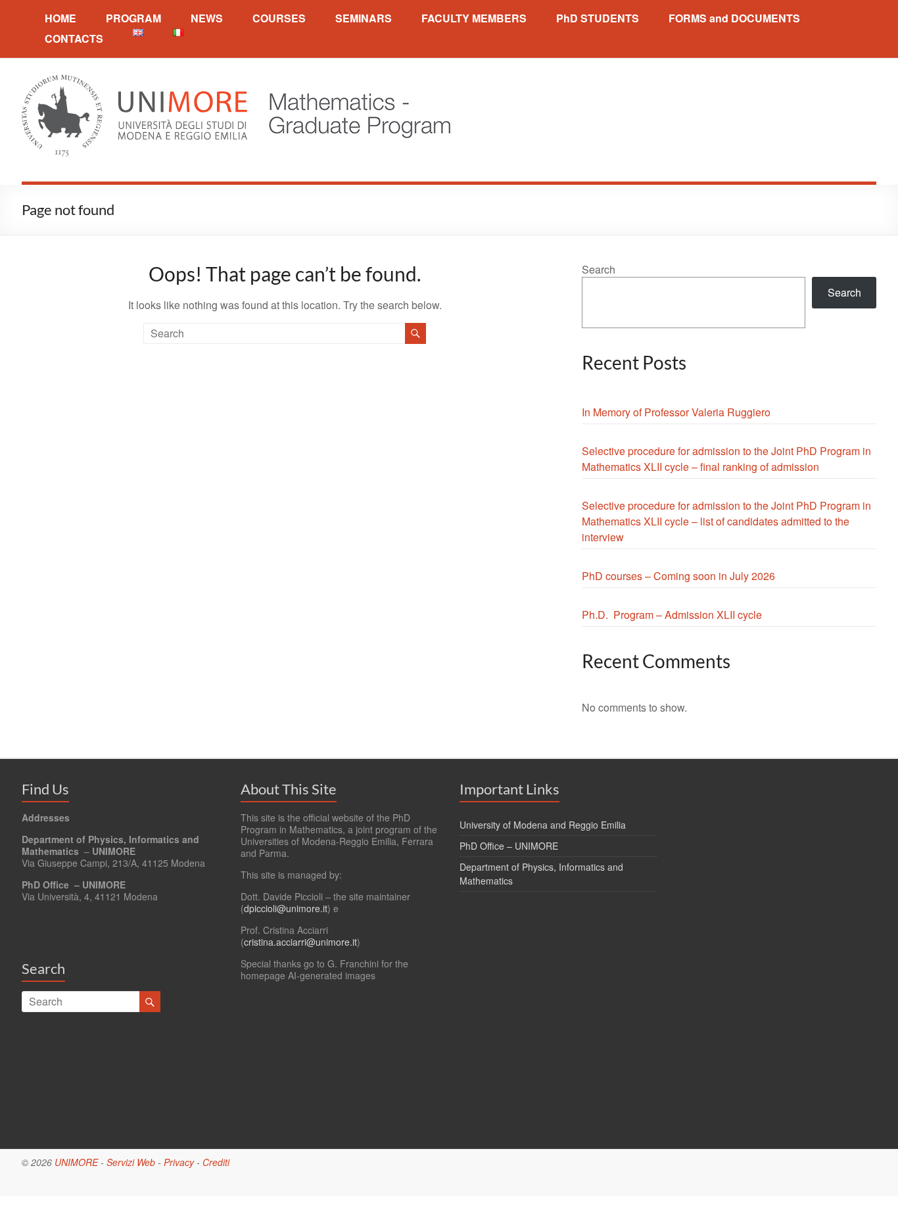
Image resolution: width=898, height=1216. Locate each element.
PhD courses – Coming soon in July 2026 (678, 575)
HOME (60, 18)
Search (598, 269)
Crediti (215, 1162)
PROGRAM (133, 18)
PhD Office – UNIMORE (509, 845)
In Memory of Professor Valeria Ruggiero (676, 412)
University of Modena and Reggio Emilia (543, 824)
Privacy (179, 1162)
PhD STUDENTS (597, 18)
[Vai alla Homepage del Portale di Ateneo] (136, 82)
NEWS (207, 18)
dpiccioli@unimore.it (285, 908)
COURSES (279, 18)
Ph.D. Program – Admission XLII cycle (672, 614)
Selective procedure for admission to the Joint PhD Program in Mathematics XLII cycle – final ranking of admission (726, 458)
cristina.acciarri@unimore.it (300, 941)
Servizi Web (130, 1162)
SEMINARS (363, 18)
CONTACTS (74, 38)
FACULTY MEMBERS (474, 18)
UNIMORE (76, 1162)
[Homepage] (351, 82)
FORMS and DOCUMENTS (734, 18)
